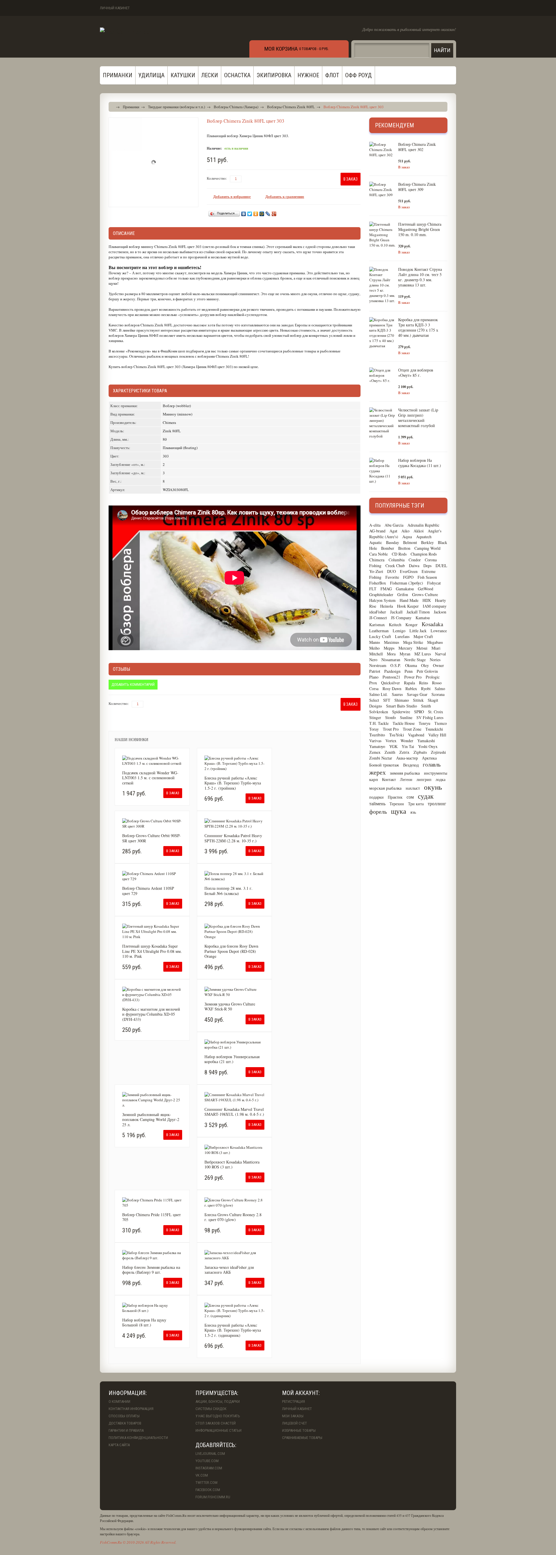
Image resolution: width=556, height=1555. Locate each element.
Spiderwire (401, 711)
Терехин (396, 803)
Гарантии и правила (126, 1430)
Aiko (405, 531)
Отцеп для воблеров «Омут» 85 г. (415, 372)
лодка (440, 779)
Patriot (374, 671)
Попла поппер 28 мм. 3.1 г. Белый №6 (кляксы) (228, 890)
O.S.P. (395, 665)
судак (426, 796)
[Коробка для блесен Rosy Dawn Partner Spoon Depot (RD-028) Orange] (234, 931)
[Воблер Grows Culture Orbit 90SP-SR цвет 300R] (152, 823)
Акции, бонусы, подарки (217, 1401)
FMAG (386, 588)
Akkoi (419, 531)
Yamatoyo (377, 746)
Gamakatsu (405, 588)
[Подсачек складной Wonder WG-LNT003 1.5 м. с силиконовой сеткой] (152, 761)
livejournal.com (210, 1453)
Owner (438, 665)
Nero (373, 659)
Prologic (433, 677)
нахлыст (413, 788)
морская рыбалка (385, 788)
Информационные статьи (218, 1430)
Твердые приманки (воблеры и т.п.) (176, 106)
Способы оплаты (124, 1416)
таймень (377, 803)
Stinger (375, 717)
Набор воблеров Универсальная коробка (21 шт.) (231, 1059)
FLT (372, 588)
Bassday (392, 542)
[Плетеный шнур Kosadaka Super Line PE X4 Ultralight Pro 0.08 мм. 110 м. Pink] (152, 931)
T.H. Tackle (379, 723)
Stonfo (390, 717)
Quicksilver (390, 682)
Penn (409, 671)
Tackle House (404, 723)
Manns (374, 642)
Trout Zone (412, 729)
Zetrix (404, 752)
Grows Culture (425, 594)
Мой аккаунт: (301, 1392)
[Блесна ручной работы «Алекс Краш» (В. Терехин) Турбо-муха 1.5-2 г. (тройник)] (234, 763)
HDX (427, 600)
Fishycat (434, 583)
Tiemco (440, 723)
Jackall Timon (418, 612)
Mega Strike (413, 642)
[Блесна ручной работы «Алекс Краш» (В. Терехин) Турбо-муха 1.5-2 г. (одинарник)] (234, 1310)
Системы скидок (210, 1409)
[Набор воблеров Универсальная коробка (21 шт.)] (234, 1044)
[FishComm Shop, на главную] (125, 31)
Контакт (389, 779)
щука (398, 811)
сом (410, 797)
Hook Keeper (408, 606)
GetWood (425, 588)
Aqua (407, 536)
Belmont (410, 542)
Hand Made (409, 600)
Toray (374, 729)
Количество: (217, 178)
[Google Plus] (274, 214)
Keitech (395, 624)
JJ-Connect (378, 617)
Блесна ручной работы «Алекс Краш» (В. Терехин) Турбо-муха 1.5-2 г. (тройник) (232, 783)
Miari (435, 648)
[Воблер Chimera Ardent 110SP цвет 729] (152, 876)
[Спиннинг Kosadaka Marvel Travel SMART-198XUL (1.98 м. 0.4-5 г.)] (234, 1097)
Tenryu (424, 723)
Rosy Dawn (392, 688)
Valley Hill (437, 735)
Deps (427, 565)
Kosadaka (432, 624)
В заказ (404, 167)
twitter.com (206, 1482)
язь (413, 812)
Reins (423, 682)
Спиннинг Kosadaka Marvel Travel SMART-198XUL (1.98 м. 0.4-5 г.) (234, 1111)
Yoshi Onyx (428, 746)
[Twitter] (250, 214)
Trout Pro (391, 729)
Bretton (404, 548)
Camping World (427, 548)
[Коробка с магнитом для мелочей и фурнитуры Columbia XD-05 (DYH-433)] (152, 994)
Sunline (406, 717)
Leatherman (379, 630)
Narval (440, 654)
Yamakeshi (426, 740)
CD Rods (399, 554)
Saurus (397, 694)
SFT (386, 700)
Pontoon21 (391, 677)
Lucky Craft (380, 636)
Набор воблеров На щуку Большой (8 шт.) (144, 1322)
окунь (433, 787)
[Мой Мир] (262, 214)
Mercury (405, 648)
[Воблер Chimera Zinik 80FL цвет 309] (382, 189)
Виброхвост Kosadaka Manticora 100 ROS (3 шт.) (231, 1164)
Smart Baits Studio (401, 706)
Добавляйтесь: (215, 1445)
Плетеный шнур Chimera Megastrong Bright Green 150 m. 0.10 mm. (419, 229)
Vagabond (416, 735)
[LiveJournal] (268, 214)
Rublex (411, 688)
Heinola (386, 606)
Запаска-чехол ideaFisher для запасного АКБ (229, 1269)
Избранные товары (299, 1430)
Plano (373, 677)
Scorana (438, 694)
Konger (411, 624)
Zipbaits (420, 752)
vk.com (201, 1475)
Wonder (406, 740)
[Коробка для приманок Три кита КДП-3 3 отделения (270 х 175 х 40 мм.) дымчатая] (382, 332)
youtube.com (207, 1461)
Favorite (392, 577)
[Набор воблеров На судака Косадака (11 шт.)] (382, 471)
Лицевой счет (294, 1423)
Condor (415, 560)
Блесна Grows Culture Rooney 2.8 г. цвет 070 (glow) (232, 1217)
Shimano (401, 700)
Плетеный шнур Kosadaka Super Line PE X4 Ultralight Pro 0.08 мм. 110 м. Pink (152, 951)
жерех (377, 772)
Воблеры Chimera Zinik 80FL (291, 106)
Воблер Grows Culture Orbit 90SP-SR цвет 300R (151, 838)
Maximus (391, 642)
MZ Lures (422, 654)
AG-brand (377, 531)
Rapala (409, 682)
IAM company (435, 606)
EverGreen (409, 571)
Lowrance (439, 630)
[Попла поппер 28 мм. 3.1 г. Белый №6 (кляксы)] (234, 876)
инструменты (435, 773)
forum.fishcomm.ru (212, 1497)
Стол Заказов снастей (215, 1423)
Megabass (435, 642)
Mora (391, 654)
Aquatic (375, 542)
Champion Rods (424, 554)
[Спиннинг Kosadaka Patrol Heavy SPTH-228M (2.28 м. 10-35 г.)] (234, 823)
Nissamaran (390, 659)
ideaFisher (377, 612)
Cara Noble (378, 554)
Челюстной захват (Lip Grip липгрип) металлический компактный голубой (418, 417)
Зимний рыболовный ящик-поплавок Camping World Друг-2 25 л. (150, 1119)
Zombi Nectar (380, 758)
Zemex (375, 752)
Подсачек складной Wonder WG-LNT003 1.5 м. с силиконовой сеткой (150, 778)
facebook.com (207, 1490)
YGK (393, 746)
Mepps (389, 648)
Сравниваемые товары (302, 1437)
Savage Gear (417, 694)
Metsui (421, 648)
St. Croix (435, 711)
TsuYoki (396, 735)
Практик (395, 797)
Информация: (128, 1392)
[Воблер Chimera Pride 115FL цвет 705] (152, 1202)
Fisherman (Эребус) (406, 583)
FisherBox (377, 583)
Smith (426, 706)
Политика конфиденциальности (138, 1437)
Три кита (416, 803)
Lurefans (402, 636)
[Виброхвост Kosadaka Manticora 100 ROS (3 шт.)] (234, 1150)
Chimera (377, 560)
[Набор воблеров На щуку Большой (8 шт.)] (152, 1308)
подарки (376, 797)
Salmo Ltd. (378, 694)
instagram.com (208, 1468)
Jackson (440, 612)
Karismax (377, 624)
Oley (425, 665)
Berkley (427, 542)
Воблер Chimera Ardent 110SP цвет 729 (148, 890)
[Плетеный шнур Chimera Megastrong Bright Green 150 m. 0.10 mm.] (382, 235)
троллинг (437, 803)
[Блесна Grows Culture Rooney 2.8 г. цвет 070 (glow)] (234, 1202)
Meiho (374, 648)
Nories (435, 659)
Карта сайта (119, 1445)
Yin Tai (408, 746)
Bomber (387, 548)
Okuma (411, 665)
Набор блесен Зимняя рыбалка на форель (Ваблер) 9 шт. (151, 1269)
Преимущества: (216, 1392)
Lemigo (399, 630)
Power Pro (413, 677)
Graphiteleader (381, 594)
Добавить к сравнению (284, 196)
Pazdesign (392, 671)
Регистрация (293, 1401)
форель (378, 811)
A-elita (375, 525)
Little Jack (418, 630)
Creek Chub (395, 565)
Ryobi (426, 688)
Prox (373, 682)
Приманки (131, 106)
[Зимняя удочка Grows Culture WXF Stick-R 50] (234, 992)
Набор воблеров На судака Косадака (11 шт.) (419, 462)
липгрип (423, 779)
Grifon (402, 594)
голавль (432, 764)
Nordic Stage (415, 659)
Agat (393, 531)
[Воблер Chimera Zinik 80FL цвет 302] (382, 149)
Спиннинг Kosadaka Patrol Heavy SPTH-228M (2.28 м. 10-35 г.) (233, 838)
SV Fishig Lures (429, 717)
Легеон (406, 779)
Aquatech (423, 536)
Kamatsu (423, 617)
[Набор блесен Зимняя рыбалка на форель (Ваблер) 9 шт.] (152, 1255)
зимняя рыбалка (405, 773)
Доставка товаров (125, 1423)
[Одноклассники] (256, 214)
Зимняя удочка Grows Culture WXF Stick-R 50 (229, 1006)
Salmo (440, 688)
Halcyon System (382, 600)
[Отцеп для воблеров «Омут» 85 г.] (382, 375)
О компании (119, 1401)
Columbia (397, 560)
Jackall (396, 612)
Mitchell (376, 654)
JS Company (401, 617)
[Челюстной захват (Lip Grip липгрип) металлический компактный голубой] (382, 423)
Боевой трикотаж (384, 765)
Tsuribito (377, 735)
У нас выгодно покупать (217, 1416)
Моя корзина (281, 48)
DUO (391, 571)
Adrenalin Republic (423, 525)
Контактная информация (131, 1409)
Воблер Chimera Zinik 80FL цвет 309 (417, 186)
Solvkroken (378, 711)
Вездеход (411, 765)
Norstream (377, 665)
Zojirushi (438, 752)
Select (374, 700)
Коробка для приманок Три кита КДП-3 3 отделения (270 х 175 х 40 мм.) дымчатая (418, 327)
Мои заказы (292, 1416)
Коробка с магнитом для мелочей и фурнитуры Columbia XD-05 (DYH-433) (151, 1014)
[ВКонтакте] (244, 214)
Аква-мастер (407, 758)
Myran (405, 654)
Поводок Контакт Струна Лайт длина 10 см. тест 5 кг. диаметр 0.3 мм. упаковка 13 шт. (420, 277)
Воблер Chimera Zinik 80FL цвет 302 (417, 146)
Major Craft (423, 636)
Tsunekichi (434, 729)
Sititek (418, 700)
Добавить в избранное (232, 196)
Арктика (429, 758)
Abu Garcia (394, 525)
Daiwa (414, 565)
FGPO (408, 577)
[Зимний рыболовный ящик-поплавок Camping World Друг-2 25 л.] (152, 1100)
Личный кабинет (115, 8)
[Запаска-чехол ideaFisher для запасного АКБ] (234, 1255)
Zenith (390, 752)
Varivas (375, 740)
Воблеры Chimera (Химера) (236, 106)
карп (373, 779)
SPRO (419, 711)
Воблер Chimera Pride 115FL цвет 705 (151, 1217)
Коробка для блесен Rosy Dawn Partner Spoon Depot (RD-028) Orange (231, 951)
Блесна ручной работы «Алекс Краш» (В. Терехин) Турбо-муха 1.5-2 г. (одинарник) (232, 1330)
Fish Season (427, 577)
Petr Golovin (427, 671)
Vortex (390, 740)
